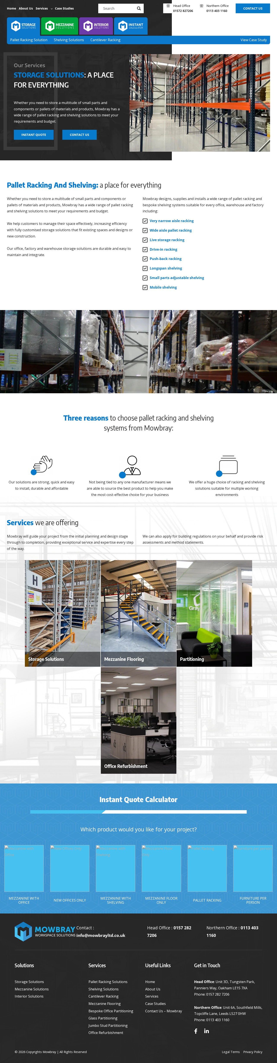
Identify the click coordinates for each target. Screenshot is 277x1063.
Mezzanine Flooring (105, 1003)
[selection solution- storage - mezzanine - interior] (23, 26)
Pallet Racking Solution (28, 40)
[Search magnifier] (139, 8)
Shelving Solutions (69, 40)
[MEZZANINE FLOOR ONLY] (161, 868)
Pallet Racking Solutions (108, 981)
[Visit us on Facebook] (195, 1031)
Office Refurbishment (106, 1032)
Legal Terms (231, 1052)
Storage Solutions (29, 981)
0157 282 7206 (217, 994)
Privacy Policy (252, 1052)
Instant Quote (33, 135)
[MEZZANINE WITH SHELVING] (115, 868)
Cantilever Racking (105, 40)
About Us (26, 8)
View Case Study (254, 40)
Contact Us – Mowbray (163, 1011)
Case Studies (64, 8)
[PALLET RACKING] (207, 868)
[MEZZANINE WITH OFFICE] (24, 868)
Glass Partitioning (103, 1018)
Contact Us (253, 8)
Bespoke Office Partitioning (111, 1011)
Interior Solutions (29, 996)
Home (11, 8)
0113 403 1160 (217, 1019)
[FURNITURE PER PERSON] (253, 868)
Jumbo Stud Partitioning (108, 1025)
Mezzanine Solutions (32, 989)
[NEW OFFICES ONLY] (70, 868)
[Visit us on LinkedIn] (206, 1031)
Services (42, 8)
